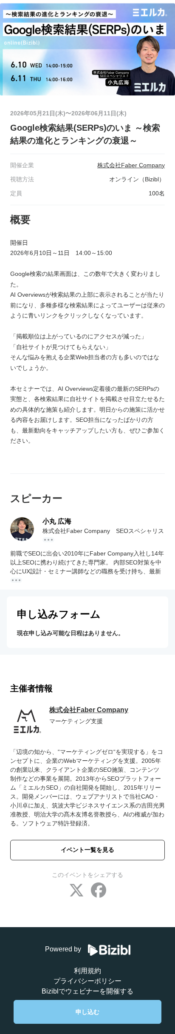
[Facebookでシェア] (98, 891)
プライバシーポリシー (87, 981)
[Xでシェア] (76, 891)
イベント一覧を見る (87, 849)
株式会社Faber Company (88, 709)
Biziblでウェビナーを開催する (87, 991)
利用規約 (87, 970)
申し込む (87, 1011)
